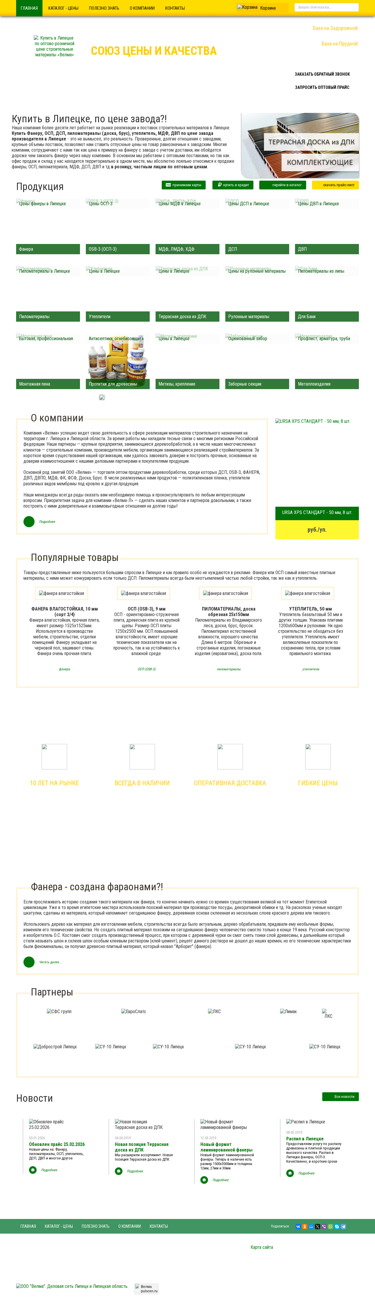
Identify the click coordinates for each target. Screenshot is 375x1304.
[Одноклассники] (304, 1226)
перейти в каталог (287, 185)
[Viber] (324, 1226)
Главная (29, 8)
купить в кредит (235, 185)
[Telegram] (343, 1226)
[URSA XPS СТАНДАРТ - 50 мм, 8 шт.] (317, 462)
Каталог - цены (63, 8)
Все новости (344, 1096)
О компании (142, 8)
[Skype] (337, 1226)
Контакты (175, 8)
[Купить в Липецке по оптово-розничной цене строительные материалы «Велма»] (54, 54)
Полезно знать (104, 8)
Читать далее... (50, 962)
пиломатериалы (229, 669)
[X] (317, 1226)
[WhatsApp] (330, 1226)
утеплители (310, 669)
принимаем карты (186, 185)
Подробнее (47, 522)
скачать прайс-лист (338, 185)
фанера (64, 669)
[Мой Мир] (311, 1226)
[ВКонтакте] (298, 1226)
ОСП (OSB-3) (147, 669)
